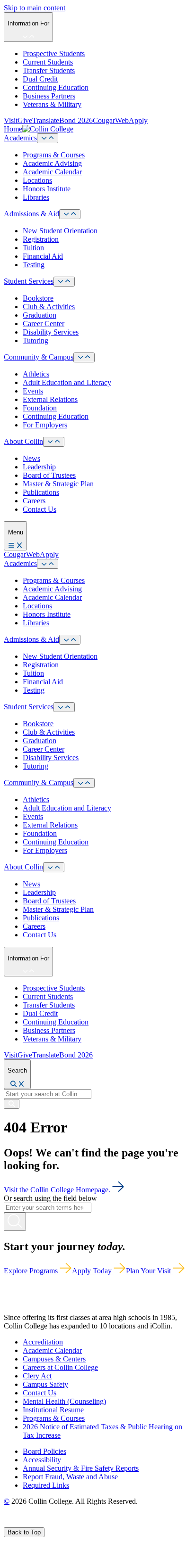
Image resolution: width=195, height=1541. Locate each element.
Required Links (46, 1485)
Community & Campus (38, 357)
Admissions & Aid (31, 214)
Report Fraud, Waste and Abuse (70, 1477)
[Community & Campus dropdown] (84, 357)
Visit (11, 120)
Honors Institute (47, 189)
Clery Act (37, 1376)
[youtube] (40, 1523)
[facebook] (7, 1523)
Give (25, 120)
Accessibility (42, 1460)
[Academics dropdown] (47, 138)
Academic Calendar (52, 172)
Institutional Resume (53, 1410)
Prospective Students (54, 53)
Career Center (43, 324)
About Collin (23, 441)
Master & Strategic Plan (58, 484)
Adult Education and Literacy (67, 382)
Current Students (48, 62)
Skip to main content (34, 8)
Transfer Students (49, 70)
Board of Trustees (49, 475)
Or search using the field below (50, 1198)
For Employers (45, 425)
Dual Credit (40, 79)
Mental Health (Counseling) (64, 1401)
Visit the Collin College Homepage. (58, 1190)
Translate (45, 120)
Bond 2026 (76, 120)
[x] (17, 1523)
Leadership (39, 467)
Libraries (36, 197)
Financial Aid (43, 256)
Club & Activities (49, 307)
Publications (41, 492)
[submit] (11, 1104)
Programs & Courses (54, 155)
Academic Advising (52, 163)
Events (33, 391)
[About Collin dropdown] (53, 442)
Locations (37, 180)
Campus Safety (45, 1384)
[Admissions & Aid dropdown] (69, 214)
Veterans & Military (52, 104)
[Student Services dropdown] (64, 282)
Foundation (40, 408)
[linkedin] (51, 1523)
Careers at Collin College (60, 1367)
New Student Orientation (60, 231)
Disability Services (51, 332)
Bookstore (38, 298)
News (31, 458)
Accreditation (43, 1342)
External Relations (50, 399)
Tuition (33, 248)
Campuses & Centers (54, 1359)
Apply (138, 120)
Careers (34, 501)
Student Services (28, 281)
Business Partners (49, 96)
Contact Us (39, 509)
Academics (20, 138)
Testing (33, 265)
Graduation (39, 315)
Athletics (36, 374)
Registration (41, 239)
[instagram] (29, 1523)
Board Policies (44, 1451)
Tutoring (35, 340)
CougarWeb (111, 120)
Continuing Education (56, 87)
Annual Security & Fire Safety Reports (81, 1468)
